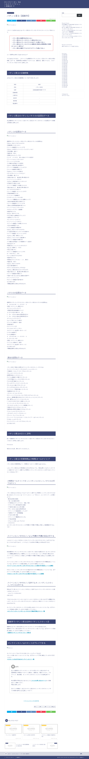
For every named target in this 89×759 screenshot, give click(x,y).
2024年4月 (64, 56)
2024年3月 (64, 57)
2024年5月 (64, 54)
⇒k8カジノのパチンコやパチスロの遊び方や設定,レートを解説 (25, 574)
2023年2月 (64, 73)
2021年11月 (65, 84)
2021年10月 (65, 85)
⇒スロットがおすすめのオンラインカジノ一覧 (20, 659)
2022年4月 (64, 82)
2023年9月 (64, 63)
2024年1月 (64, 59)
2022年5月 (64, 81)
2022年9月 (64, 75)
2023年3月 (64, 72)
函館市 (54, 706)
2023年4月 (64, 71)
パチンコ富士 (48, 706)
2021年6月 (64, 87)
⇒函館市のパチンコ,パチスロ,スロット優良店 (19, 632)
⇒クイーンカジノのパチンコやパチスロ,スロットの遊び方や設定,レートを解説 (30, 565)
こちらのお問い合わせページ (38, 680)
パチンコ (42, 706)
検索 (63, 13)
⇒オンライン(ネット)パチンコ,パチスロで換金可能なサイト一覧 (26, 611)
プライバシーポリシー (10, 757)
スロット (36, 706)
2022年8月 (64, 76)
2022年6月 (64, 79)
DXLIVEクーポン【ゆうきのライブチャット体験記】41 (12, 4)
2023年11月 (65, 60)
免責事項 (18, 757)
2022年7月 (64, 78)
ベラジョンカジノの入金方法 (31, 700)
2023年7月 (64, 66)
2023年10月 (65, 62)
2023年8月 (64, 65)
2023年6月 (64, 68)
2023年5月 (64, 69)
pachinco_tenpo (10, 12)
